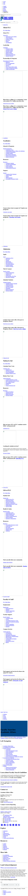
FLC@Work (8, 64)
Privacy (4, 890)
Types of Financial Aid (10, 385)
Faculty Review (9, 753)
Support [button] (4, 173)
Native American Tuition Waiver (12, 380)
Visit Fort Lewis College (8, 323)
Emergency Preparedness (11, 518)
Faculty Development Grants (12, 750)
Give (4, 4)
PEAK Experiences (10, 289)
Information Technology (11, 635)
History (7, 41)
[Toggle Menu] (14, 21)
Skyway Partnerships (10, 63)
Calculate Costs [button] (6, 368)
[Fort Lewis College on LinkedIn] (13, 825)
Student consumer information (9, 861)
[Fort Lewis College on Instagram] (2, 825)
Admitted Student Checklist (11, 283)
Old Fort (7, 65)
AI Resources (8, 632)
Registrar (7, 626)
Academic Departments (10, 152)
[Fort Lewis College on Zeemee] (19, 825)
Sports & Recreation (10, 501)
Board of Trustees (9, 53)
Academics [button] (5, 138)
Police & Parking (9, 517)
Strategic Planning (9, 55)
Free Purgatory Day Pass (11, 276)
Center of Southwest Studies (11, 68)
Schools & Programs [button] (7, 148)
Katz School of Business (11, 154)
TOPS (4, 893)
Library (7, 176)
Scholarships (8, 383)
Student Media (9, 505)
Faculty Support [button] (6, 617)
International (8, 261)
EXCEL (7, 623)
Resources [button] (5, 162)
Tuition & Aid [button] (6, 358)
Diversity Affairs (9, 51)
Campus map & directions (8, 838)
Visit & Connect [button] (6, 271)
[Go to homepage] (7, 21)
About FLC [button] (5, 24)
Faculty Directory (9, 166)
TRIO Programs (9, 177)
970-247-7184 (8, 819)
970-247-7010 (8, 821)
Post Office (8, 527)
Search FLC (3, 22)
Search (2, 14)
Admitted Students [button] (7, 282)
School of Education (10, 156)
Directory (5, 10)
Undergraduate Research (11, 168)
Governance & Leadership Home (12, 759)
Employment (5, 857)
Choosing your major (7, 212)
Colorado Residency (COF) (11, 379)
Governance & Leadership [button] (8, 757)
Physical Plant (9, 637)
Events (4, 9)
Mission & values (6, 858)
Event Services (9, 634)
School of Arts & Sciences (11, 155)
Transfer (7, 260)
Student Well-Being (10, 515)
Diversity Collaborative (10, 502)
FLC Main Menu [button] (6, 30)
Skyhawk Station (9, 290)
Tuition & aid (6, 833)
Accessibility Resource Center (12, 178)
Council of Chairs (9, 760)
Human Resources (9, 608)
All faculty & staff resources (9, 675)
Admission (5, 831)
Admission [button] (5, 246)
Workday (8, 609)
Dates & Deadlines (9, 391)
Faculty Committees (10, 624)
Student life (5, 835)
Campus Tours (9, 273)
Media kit (5, 847)
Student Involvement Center (11, 504)
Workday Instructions (10, 610)
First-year (8, 259)
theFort (7, 642)
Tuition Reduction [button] (7, 378)
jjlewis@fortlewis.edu (8, 802)
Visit (4, 2)
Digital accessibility (7, 892)
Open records (6, 848)
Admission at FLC (9, 258)
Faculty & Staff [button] (6, 596)
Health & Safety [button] (6, 511)
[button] (9, 867)
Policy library (6, 859)
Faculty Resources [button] (7, 748)
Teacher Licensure (9, 266)
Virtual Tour (8, 275)
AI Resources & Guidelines (11, 755)
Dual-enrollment (9, 262)
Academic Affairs (9, 50)
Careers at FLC (9, 612)
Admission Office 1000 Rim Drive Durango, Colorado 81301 (8, 816)
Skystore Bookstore (10, 528)
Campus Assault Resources (11, 516)
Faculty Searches (9, 754)
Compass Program (9, 286)
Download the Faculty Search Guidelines (9, 779)
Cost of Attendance (10, 372)
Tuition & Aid (8, 369)
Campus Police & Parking (11, 638)
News (4, 8)
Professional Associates (10, 54)
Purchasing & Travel (10, 641)
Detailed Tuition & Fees (11, 373)
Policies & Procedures (7, 765)
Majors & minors (6, 834)
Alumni (4, 6)
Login (4, 894)
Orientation (8, 288)
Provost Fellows (9, 763)
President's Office (9, 48)
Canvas (7, 619)
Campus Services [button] (6, 631)
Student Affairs (9, 52)
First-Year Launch (9, 287)
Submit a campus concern (6, 811)
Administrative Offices (21, 737)
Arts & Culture (9, 506)
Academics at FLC (9, 149)
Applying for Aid (9, 393)
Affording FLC (6, 428)
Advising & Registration (11, 164)
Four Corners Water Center (11, 66)
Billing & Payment (9, 394)
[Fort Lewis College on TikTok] (10, 825)
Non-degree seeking (10, 264)
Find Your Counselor (10, 277)
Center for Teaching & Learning (12, 621)
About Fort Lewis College (11, 36)
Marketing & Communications (12, 636)
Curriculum (8, 749)
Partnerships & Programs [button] (8, 61)
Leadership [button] (5, 47)
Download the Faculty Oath (6, 786)
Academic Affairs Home (8, 746)
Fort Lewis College (12, 737)
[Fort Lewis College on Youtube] (7, 825)
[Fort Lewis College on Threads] (16, 825)
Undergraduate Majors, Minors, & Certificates (15, 151)
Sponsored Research (10, 625)
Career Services (9, 526)
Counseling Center (9, 512)
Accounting (8, 640)
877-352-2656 (8, 818)
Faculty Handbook (9, 752)
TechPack (8, 530)
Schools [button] (4, 766)
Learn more (12, 877)
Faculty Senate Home (10, 762)
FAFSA (7, 384)
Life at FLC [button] (5, 487)
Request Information (10, 272)
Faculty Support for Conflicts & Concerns (14, 756)
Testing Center (9, 175)
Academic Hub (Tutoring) (11, 174)
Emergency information (8, 856)
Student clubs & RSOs (7, 562)
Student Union (9, 529)
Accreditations (9, 42)
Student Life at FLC (10, 499)
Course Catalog (9, 165)
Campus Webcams (9, 39)
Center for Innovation (10, 69)
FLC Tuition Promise (10, 382)
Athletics (5, 7)
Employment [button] (5, 607)
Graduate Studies (9, 153)
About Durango (9, 37)
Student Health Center (10, 513)
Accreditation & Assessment (9, 747)
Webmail (5, 849)
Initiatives (8, 62)
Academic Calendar (10, 163)
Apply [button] (4, 256)
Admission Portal (9, 284)
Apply (4, 1)
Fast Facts (8, 40)
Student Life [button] (5, 498)
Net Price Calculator (10, 371)
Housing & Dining (9, 500)
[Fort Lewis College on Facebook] (4, 825)
